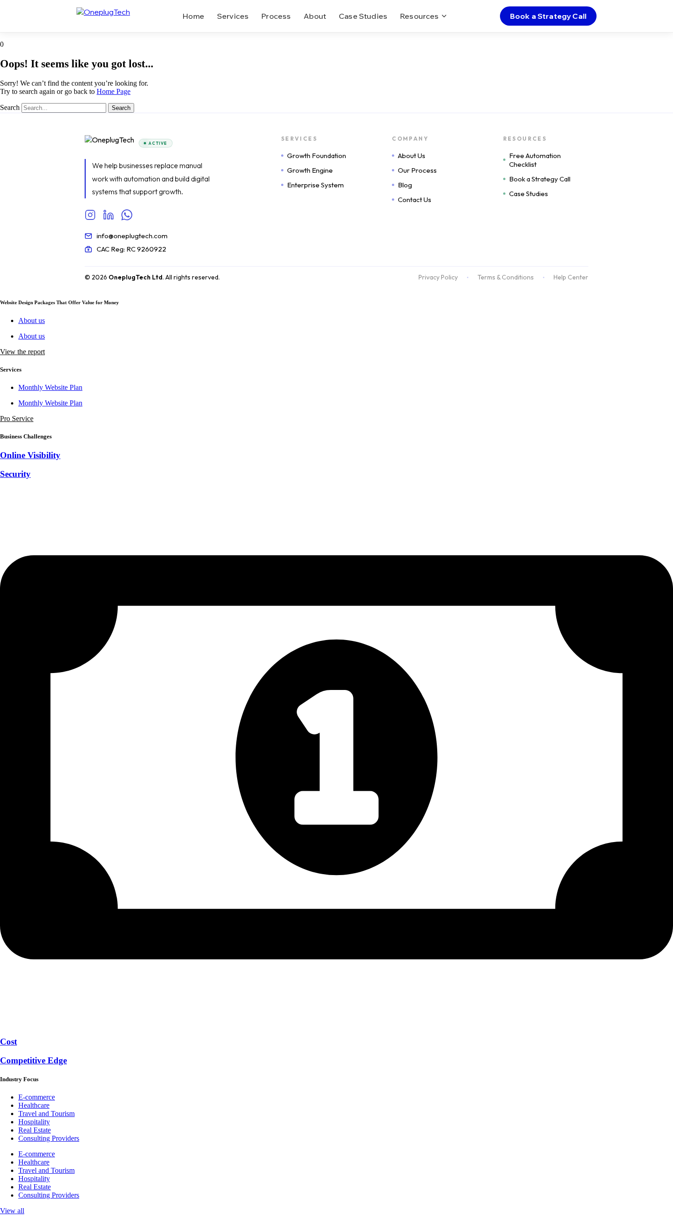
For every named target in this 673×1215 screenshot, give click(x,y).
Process (276, 16)
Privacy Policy (438, 277)
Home (193, 16)
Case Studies (363, 16)
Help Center (571, 277)
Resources (419, 16)
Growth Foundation (316, 155)
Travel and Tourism (46, 1113)
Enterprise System (315, 185)
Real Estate (34, 1130)
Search (10, 107)
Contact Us (414, 199)
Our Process (417, 170)
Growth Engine (310, 170)
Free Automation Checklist (535, 160)
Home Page (113, 91)
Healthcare (33, 1105)
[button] (22, 352)
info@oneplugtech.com (132, 235)
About (315, 16)
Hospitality (34, 1122)
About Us (411, 155)
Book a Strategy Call (548, 16)
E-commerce (36, 1097)
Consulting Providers (48, 1138)
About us (31, 320)
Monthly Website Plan (50, 387)
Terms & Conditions (506, 277)
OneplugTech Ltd (136, 277)
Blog (405, 185)
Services (233, 16)
